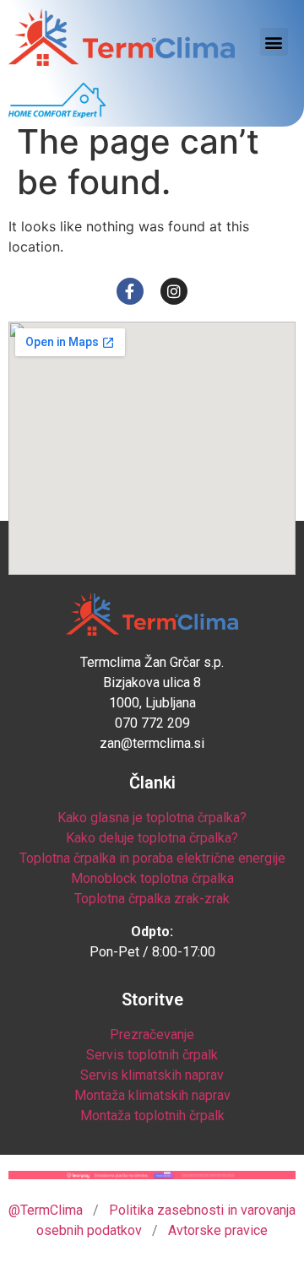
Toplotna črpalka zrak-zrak (152, 899)
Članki (152, 782)
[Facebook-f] (130, 291)
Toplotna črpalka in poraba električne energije (152, 858)
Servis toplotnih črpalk (152, 1055)
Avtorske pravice (218, 1230)
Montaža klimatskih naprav (152, 1095)
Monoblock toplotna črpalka (152, 878)
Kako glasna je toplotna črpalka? (152, 818)
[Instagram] (173, 291)
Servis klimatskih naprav (152, 1075)
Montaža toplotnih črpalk (152, 1116)
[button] (274, 42)
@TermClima (45, 1210)
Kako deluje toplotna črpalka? (152, 838)
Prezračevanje (152, 1034)
